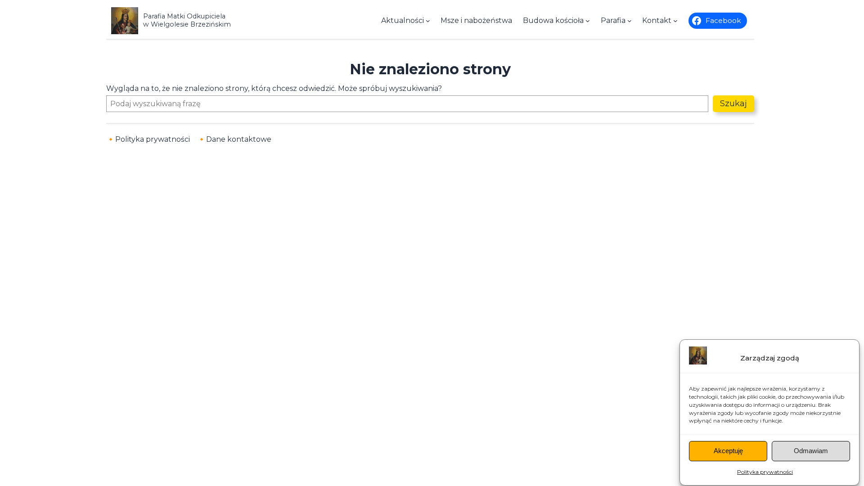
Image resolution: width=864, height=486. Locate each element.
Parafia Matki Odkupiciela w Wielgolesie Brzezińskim (187, 20)
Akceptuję (728, 451)
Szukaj (733, 103)
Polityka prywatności (765, 472)
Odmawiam (811, 451)
